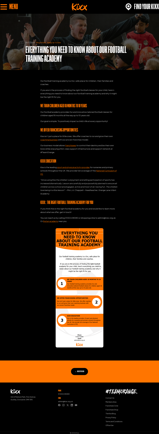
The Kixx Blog (111, 413)
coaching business (49, 139)
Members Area (111, 402)
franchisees (70, 145)
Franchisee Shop (112, 410)
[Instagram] (63, 405)
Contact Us (110, 398)
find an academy (50, 221)
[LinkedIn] (72, 405)
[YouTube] (76, 405)
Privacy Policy (111, 417)
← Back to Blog (79, 371)
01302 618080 (64, 394)
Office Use (109, 425)
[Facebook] (59, 405)
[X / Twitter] (67, 405)
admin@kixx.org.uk (65, 401)
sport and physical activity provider (73, 167)
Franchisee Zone (112, 406)
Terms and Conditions (114, 421)
